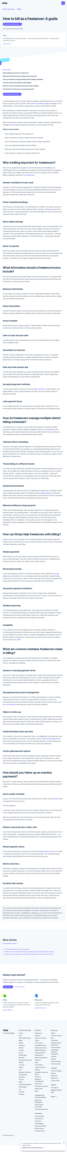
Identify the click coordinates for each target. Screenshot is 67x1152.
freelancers (30, 175)
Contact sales (19, 987)
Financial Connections (25, 1060)
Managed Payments (25, 1072)
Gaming (37, 1070)
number (27, 325)
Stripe (5, 539)
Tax (20, 1089)
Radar (20, 1082)
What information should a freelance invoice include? (20, 76)
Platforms (38, 1060)
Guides (53, 1033)
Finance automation (41, 1048)
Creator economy (40, 1067)
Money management (41, 1057)
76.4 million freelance (43, 103)
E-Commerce (39, 1043)
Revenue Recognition (25, 1084)
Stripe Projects (39, 1128)
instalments (50, 429)
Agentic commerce (40, 1038)
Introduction (7, 70)
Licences (53, 1056)
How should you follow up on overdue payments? (18, 89)
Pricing (21, 1033)
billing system (46, 493)
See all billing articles (10, 943)
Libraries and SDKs (40, 1126)
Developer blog (39, 1131)
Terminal (21, 1092)
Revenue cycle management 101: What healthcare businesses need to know (29, 954)
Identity (21, 1062)
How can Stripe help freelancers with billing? (17, 82)
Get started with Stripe (11, 24)
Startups (37, 1035)
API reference (39, 1118)
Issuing (21, 1067)
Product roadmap (56, 1071)
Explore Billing (7, 1010)
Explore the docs (40, 1008)
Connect (21, 1050)
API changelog (39, 1123)
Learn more (6, 44)
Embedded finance (40, 1045)
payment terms (48, 851)
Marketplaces (39, 1055)
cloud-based (11, 704)
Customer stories (56, 1035)
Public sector (39, 1088)
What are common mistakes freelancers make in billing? (21, 86)
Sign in (53, 1096)
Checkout (22, 1045)
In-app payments (40, 1052)
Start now (7, 987)
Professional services (41, 1086)
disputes (49, 209)
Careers (53, 1073)
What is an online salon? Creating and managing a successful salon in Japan (29, 951)
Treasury (21, 1094)
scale (19, 639)
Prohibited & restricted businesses (54, 1052)
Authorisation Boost (25, 1038)
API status (38, 1121)
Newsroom (54, 1076)
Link (20, 1070)
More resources (9, 9)
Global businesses (40, 1050)
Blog (52, 1038)
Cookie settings (56, 1061)
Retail (36, 1091)
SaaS (36, 1062)
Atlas (20, 1035)
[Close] (64, 1143)
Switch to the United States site (32, 1148)
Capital (21, 1043)
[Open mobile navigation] (63, 3)
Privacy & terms (56, 1047)
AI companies (39, 1065)
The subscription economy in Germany (17, 949)
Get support (54, 1087)
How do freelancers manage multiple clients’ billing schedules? (23, 79)
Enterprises (38, 1033)
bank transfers (39, 389)
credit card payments (50, 739)
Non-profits (38, 1084)
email (55, 799)
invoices (12, 125)
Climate (21, 1048)
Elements (22, 1057)
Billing (19, 9)
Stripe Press (54, 1078)
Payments (22, 1077)
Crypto (21, 1052)
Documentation (39, 1116)
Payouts (21, 1079)
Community (54, 1040)
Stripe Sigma (23, 1087)
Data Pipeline (23, 1055)
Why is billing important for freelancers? (16, 73)
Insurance (38, 1077)
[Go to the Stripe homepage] (5, 1030)
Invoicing (21, 1065)
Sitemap (53, 1059)
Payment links (23, 1074)
